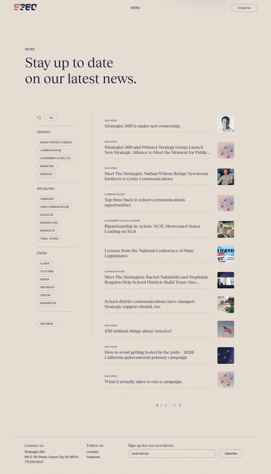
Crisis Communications (54, 207)
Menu (135, 8)
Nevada (44, 279)
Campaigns (47, 199)
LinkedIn (93, 452)
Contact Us (244, 8)
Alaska (44, 263)
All (51, 117)
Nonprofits (47, 230)
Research (46, 174)
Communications (50, 150)
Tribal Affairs (49, 238)
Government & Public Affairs (58, 158)
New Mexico (47, 287)
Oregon (45, 295)
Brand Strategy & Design (55, 142)
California (47, 271)
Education (46, 215)
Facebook (93, 457)
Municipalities (49, 223)
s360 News (46, 324)
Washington (48, 303)
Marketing (47, 166)
